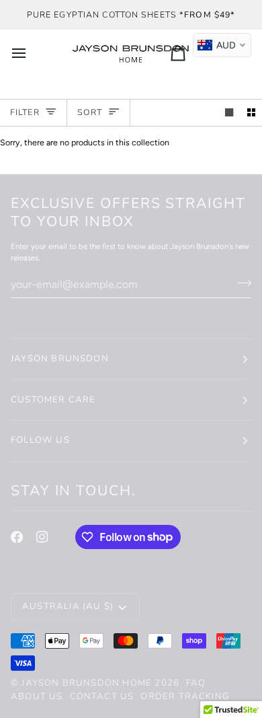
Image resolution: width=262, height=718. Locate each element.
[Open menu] (31, 53)
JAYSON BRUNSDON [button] (60, 359)
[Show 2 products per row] (251, 113)
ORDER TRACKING (185, 696)
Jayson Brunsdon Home (86, 683)
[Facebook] (17, 537)
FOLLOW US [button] (40, 440)
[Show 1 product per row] (229, 113)
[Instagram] (42, 537)
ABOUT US (37, 696)
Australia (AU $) (68, 606)
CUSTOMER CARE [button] (53, 400)
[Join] (240, 282)
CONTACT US (102, 696)
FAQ (196, 683)
